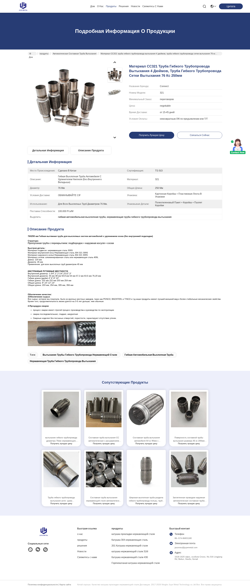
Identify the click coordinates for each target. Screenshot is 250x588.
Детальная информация (48, 150)
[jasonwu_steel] (45, 549)
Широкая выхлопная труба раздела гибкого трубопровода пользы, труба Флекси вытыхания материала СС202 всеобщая (146, 499)
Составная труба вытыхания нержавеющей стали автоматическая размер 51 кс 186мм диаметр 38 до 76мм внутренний (104, 499)
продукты (111, 6)
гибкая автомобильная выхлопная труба (149, 355)
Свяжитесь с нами (152, 6)
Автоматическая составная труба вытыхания (74, 53)
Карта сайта (65, 584)
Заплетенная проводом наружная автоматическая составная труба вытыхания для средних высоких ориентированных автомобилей (189, 499)
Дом (92, 6)
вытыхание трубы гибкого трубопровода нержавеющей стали (80, 355)
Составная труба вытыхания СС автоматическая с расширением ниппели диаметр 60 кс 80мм (103, 439)
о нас (100, 6)
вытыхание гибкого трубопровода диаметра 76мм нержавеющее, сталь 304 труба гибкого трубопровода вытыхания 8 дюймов (61, 439)
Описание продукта (91, 150)
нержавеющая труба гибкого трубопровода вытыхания (63, 361)
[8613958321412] (30, 549)
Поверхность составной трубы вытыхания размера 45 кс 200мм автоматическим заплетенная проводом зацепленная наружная (189, 439)
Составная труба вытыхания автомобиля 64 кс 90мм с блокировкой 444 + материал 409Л (146, 439)
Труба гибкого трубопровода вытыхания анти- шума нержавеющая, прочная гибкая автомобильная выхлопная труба (61, 499)
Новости (135, 6)
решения (124, 6)
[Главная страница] (44, 535)
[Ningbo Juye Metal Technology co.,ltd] (23, 6)
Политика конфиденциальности (43, 584)
